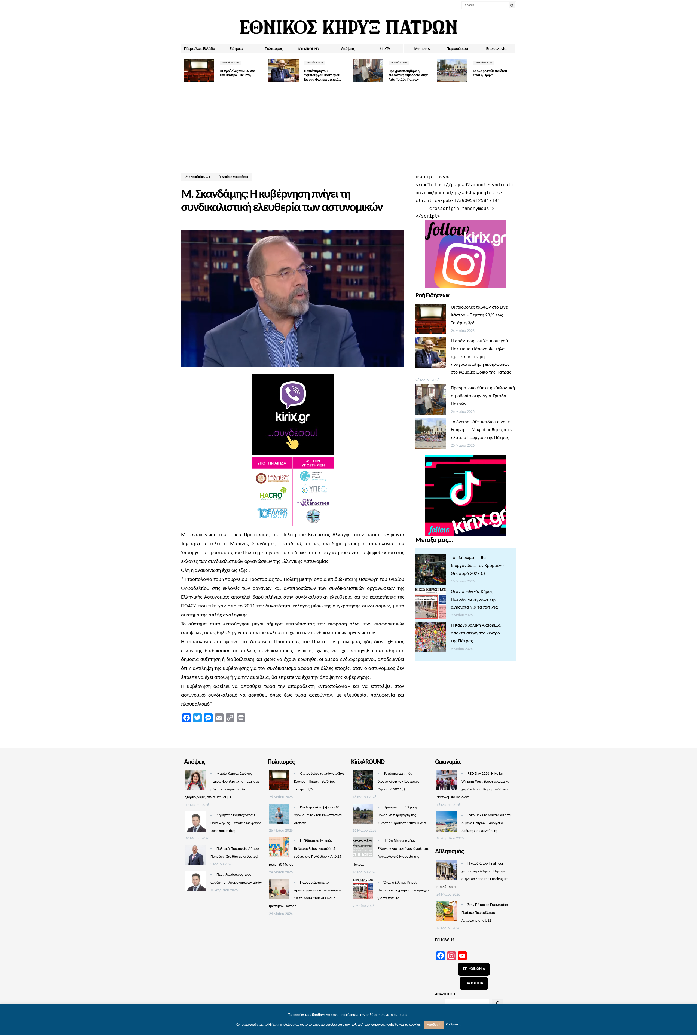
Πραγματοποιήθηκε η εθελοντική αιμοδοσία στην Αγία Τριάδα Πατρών (408, 75)
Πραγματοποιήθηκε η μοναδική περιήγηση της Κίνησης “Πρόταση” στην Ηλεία (402, 815)
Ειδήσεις (236, 48)
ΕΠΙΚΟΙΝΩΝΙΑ (474, 969)
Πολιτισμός (274, 48)
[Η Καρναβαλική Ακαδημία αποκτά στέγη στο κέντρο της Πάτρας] (430, 638)
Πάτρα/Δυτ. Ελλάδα (199, 48)
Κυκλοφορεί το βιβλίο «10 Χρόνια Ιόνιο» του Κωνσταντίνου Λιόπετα (319, 815)
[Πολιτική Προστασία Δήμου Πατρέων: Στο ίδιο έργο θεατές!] (195, 856)
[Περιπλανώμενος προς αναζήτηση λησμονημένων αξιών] (195, 882)
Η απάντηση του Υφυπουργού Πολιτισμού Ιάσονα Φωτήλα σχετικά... (322, 75)
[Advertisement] (348, 132)
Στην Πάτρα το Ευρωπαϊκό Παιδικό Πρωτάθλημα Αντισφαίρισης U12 (484, 913)
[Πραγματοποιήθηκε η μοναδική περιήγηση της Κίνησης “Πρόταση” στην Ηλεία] (363, 815)
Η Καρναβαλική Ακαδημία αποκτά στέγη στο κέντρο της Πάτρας (476, 633)
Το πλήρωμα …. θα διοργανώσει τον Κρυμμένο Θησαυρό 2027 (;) (477, 565)
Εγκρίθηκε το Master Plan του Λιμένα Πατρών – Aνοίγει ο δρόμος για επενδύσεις (487, 823)
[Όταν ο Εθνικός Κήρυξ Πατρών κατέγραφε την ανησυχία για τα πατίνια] (430, 605)
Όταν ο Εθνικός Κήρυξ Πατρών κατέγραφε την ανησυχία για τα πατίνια (474, 599)
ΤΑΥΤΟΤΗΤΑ (474, 983)
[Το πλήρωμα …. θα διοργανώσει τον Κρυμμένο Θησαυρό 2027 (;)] (430, 571)
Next (511, 70)
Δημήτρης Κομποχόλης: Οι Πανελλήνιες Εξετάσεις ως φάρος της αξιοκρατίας (235, 823)
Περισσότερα (457, 48)
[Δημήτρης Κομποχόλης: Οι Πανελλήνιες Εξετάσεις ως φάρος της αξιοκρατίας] (195, 823)
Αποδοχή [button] (433, 1025)
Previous (185, 70)
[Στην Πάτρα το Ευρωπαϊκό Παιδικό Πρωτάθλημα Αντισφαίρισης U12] (446, 912)
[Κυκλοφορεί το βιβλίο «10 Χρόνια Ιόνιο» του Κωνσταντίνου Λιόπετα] (279, 815)
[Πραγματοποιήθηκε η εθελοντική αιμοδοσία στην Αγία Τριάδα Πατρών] (430, 401)
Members (422, 48)
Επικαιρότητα (240, 177)
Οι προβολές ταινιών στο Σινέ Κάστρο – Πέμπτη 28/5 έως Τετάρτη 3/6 (479, 315)
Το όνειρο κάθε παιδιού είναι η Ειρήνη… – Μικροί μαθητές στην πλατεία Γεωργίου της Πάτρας (482, 430)
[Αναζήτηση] (497, 1003)
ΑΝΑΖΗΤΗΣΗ (445, 994)
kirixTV (385, 48)
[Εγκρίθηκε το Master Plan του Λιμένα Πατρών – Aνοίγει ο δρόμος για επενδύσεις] (446, 823)
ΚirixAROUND (308, 48)
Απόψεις (348, 48)
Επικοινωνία (496, 48)
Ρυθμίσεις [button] (453, 1024)
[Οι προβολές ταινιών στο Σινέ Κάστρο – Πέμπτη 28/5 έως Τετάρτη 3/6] (430, 320)
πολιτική (357, 1025)
